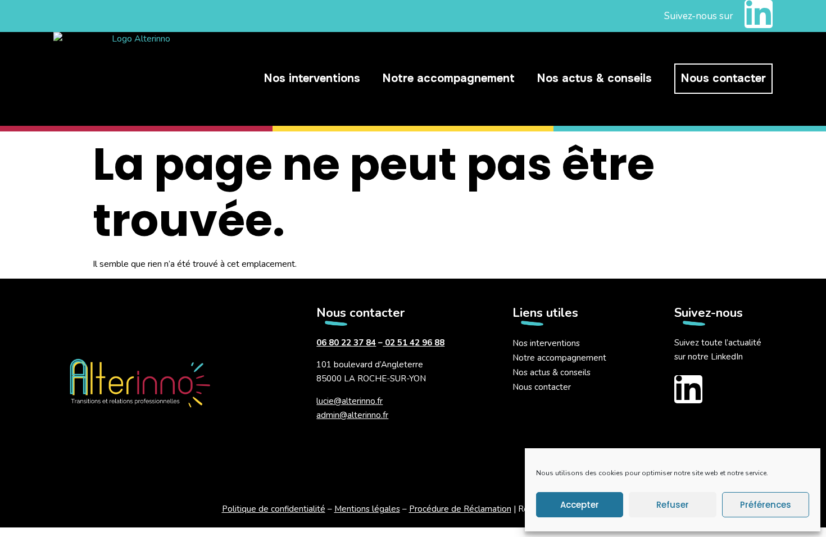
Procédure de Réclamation (460, 509)
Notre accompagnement (449, 78)
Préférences (765, 505)
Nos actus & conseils (594, 78)
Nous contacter (723, 78)
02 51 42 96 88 (413, 342)
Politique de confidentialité (273, 509)
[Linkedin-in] (759, 14)
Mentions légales (367, 509)
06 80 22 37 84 (346, 342)
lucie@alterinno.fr (349, 401)
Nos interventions (312, 78)
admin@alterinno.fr (352, 415)
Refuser (672, 505)
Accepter (579, 505)
